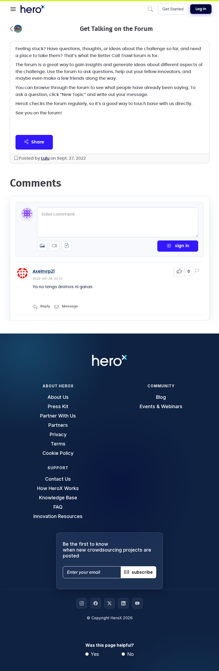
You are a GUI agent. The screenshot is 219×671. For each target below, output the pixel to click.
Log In (200, 9)
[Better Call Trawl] (16, 29)
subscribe (142, 572)
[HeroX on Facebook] (95, 603)
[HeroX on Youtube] (137, 603)
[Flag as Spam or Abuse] (198, 271)
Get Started (172, 8)
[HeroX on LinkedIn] (123, 603)
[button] (13, 9)
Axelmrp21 (44, 271)
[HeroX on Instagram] (81, 603)
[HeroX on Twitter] (109, 603)
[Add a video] (54, 246)
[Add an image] (42, 246)
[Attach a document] (67, 246)
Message (70, 306)
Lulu (45, 158)
